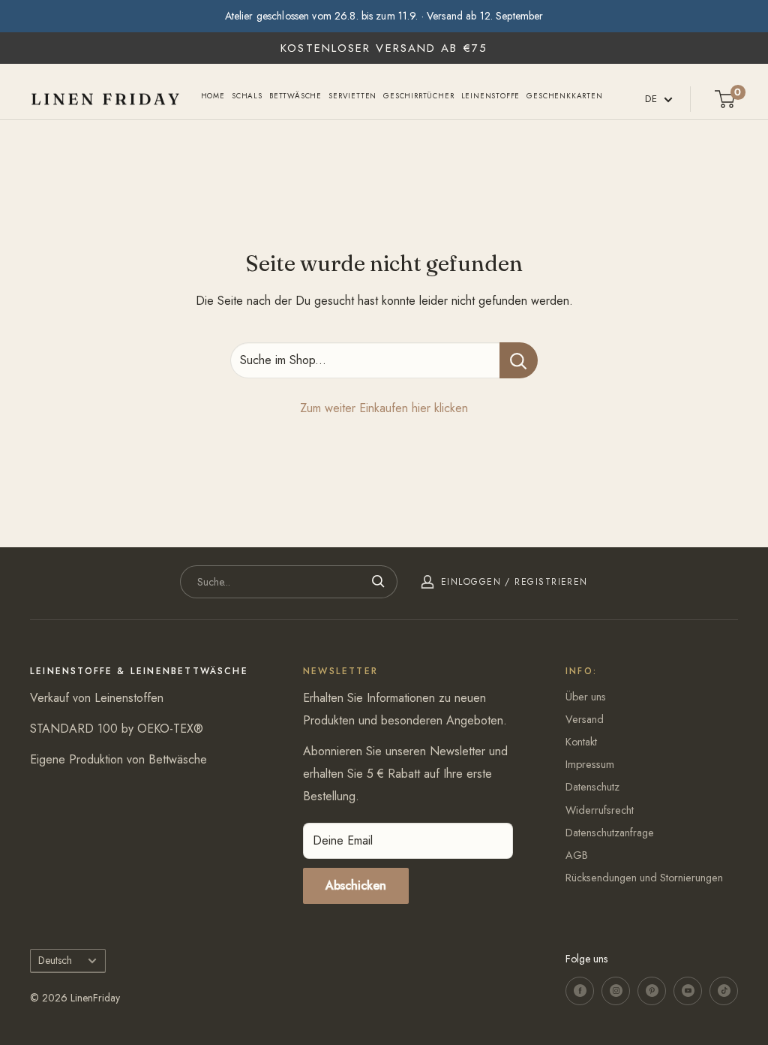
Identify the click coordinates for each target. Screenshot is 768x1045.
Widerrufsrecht (600, 810)
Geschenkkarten (564, 95)
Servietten (352, 95)
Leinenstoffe (490, 95)
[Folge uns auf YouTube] (688, 991)
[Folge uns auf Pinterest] (652, 991)
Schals (247, 95)
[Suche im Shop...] (519, 360)
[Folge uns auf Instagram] (616, 991)
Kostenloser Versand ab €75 (384, 48)
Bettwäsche (295, 95)
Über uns (586, 696)
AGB (577, 855)
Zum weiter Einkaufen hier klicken (384, 408)
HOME (213, 95)
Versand (585, 719)
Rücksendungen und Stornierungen (644, 877)
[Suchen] (379, 581)
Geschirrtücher (418, 95)
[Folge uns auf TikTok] (724, 991)
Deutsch (55, 960)
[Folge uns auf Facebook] (580, 991)
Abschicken (356, 885)
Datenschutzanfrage (610, 832)
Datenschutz (593, 786)
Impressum (590, 764)
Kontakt (581, 741)
